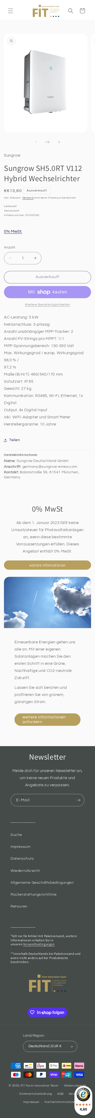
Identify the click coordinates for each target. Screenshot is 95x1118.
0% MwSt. (13, 231)
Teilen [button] (14, 440)
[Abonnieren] (78, 800)
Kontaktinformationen (61, 1102)
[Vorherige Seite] (36, 142)
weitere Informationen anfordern (44, 719)
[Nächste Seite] (59, 142)
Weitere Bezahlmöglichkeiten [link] (47, 304)
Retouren (19, 906)
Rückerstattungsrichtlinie (34, 894)
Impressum (20, 847)
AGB (60, 1093)
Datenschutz (22, 858)
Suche (16, 835)
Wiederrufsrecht (25, 871)
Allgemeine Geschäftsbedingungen (42, 883)
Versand (28, 198)
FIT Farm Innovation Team (40, 1085)
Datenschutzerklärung (35, 1093)
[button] (10, 11)
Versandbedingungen (39, 944)
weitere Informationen (47, 565)
